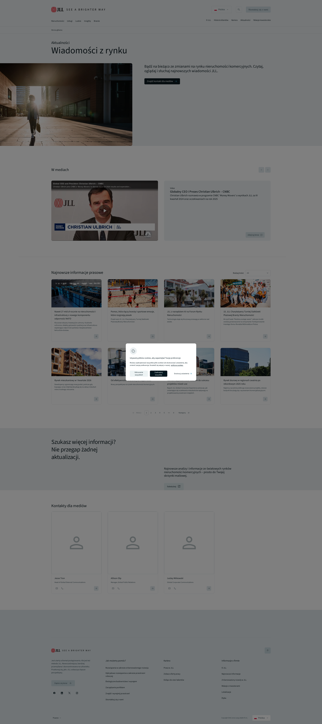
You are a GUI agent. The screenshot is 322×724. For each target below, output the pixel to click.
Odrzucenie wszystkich (139, 373)
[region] (161, 362)
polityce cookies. (177, 365)
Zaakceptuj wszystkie (158, 373)
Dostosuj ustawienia (183, 373)
